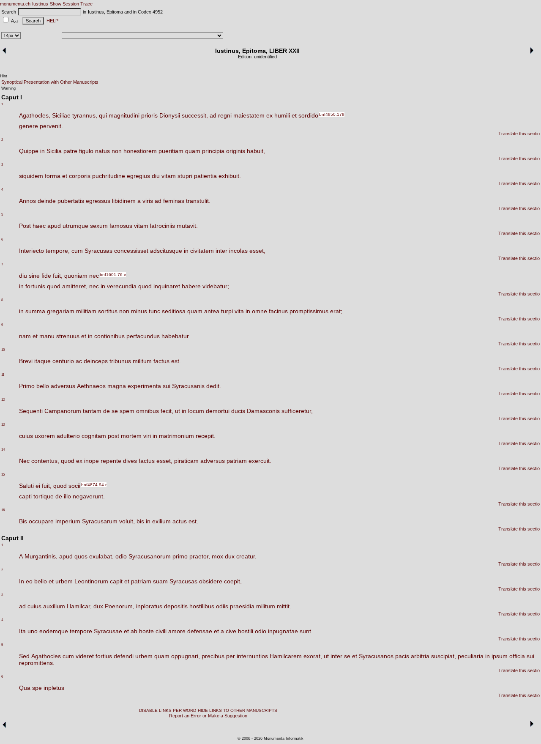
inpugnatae (283, 631)
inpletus (54, 687)
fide (46, 275)
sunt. (306, 631)
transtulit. (198, 200)
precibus (213, 656)
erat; (336, 311)
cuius (26, 435)
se (115, 411)
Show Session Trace (71, 3)
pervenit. (51, 126)
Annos (27, 200)
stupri (185, 175)
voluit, (127, 521)
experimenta (144, 386)
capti (25, 496)
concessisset (131, 250)
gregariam (60, 311)
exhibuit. (230, 175)
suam (160, 581)
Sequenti (31, 411)
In (21, 581)
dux (230, 556)
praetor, (199, 556)
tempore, (58, 250)
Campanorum (62, 411)
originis (235, 151)
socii (74, 485)
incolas (238, 250)
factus (161, 361)
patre (70, 151)
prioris (149, 115)
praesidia (242, 606)
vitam (168, 175)
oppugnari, (185, 656)
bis (140, 521)
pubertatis (70, 200)
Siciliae (61, 115)
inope (91, 460)
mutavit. (187, 225)
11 (2, 375)
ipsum (500, 656)
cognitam (94, 435)
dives (130, 460)
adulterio (68, 435)
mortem (131, 435)
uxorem (45, 435)
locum (196, 411)
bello (42, 386)
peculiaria (471, 656)
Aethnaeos (91, 386)
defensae (199, 631)
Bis (23, 521)
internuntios (252, 656)
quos (80, 556)
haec (39, 225)
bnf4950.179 (331, 114)
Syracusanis (188, 386)
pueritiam (170, 151)
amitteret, (74, 286)
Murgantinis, (41, 556)
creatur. (246, 556)
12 (3, 400)
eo (29, 581)
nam (25, 336)
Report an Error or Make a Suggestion (208, 715)
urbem (64, 581)
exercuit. (260, 460)
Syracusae (108, 631)
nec (94, 275)
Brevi (26, 361)
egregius (138, 175)
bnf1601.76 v (113, 274)
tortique (43, 496)
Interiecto (31, 250)
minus (139, 311)
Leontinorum (91, 581)
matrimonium (176, 435)
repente (111, 460)
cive (231, 631)
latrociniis (162, 225)
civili (161, 631)
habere (191, 286)
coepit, (233, 581)
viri (147, 435)
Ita (22, 631)
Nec (24, 460)
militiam (86, 311)
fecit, (167, 411)
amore (177, 631)
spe (37, 687)
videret (85, 656)
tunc (154, 311)
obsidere (210, 581)
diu (156, 175)
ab (134, 631)
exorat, (312, 656)
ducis (238, 411)
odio (121, 556)
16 (3, 510)
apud (54, 225)
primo (180, 556)
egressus (98, 200)
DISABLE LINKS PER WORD (167, 710)
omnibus (147, 411)
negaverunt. (89, 496)
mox (217, 556)
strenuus (67, 336)
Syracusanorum (149, 556)
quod (53, 286)
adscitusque (166, 250)
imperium (67, 521)
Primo (27, 386)
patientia (205, 175)
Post (25, 225)
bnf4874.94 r (94, 484)
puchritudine (108, 175)
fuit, (58, 275)
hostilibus (201, 606)
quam (192, 151)
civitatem (202, 250)
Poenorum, (119, 606)
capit (116, 581)
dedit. (213, 386)
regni (225, 115)
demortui (218, 411)
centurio (63, 361)
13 (3, 425)
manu (47, 336)
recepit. (206, 435)
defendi (124, 656)
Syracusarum (99, 521)
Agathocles (46, 656)
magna (116, 386)
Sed (24, 656)
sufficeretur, (297, 411)
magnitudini (124, 115)
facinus (278, 311)
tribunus (120, 361)
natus (102, 151)
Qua (24, 687)
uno (32, 631)
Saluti (26, 485)
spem (127, 411)
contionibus (109, 336)
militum (142, 361)
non (117, 151)
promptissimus (309, 311)
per (230, 656)
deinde (47, 200)
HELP (51, 20)
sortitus (107, 311)
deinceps (96, 361)
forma (52, 175)
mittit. (284, 606)
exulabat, (101, 556)
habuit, (256, 151)
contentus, (45, 460)
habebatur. (175, 336)
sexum (99, 225)
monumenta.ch (15, 3)
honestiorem (140, 151)
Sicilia (54, 151)
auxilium (54, 606)
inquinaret (166, 286)
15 (3, 474)
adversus (63, 386)
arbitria (420, 656)
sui (166, 386)
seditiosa (174, 311)
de (106, 411)
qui (103, 115)
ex (269, 115)
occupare (41, 521)
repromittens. (37, 662)
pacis (402, 656)
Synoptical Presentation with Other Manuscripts (49, 82)
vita (239, 311)
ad (213, 115)
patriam (237, 460)
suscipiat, (443, 656)
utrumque (75, 225)
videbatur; (215, 286)
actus (179, 521)
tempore (81, 631)
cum (77, 250)
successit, (195, 115)
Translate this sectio (519, 133)
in (42, 151)
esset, (257, 250)
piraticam (186, 460)
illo (67, 496)
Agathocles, (34, 115)
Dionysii (169, 115)
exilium (161, 521)
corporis (79, 175)
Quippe (28, 151)
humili (282, 115)
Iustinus (40, 3)
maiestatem (249, 115)
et (294, 115)
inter (221, 250)
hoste (146, 631)
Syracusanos (376, 656)
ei (38, 485)
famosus (120, 225)
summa (35, 311)
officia (517, 656)
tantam (92, 411)
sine (34, 275)
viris (147, 200)
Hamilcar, (79, 606)
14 (3, 449)
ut (177, 411)
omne (259, 311)
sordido (308, 115)
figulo (86, 151)
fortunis (35, 286)
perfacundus (143, 336)
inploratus (149, 606)
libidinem (124, 200)
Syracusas (98, 250)
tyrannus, (84, 115)
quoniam (75, 275)
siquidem (31, 175)
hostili (245, 631)
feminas (173, 200)
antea (211, 311)
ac (79, 361)
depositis (176, 606)
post (113, 435)
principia (213, 151)
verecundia (122, 286)
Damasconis (263, 411)
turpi (227, 311)
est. (176, 361)
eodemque (53, 631)
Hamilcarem (286, 656)
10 (3, 350)
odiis (222, 606)
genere (28, 126)
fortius (104, 656)
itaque (42, 361)
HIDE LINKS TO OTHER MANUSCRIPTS (237, 710)
